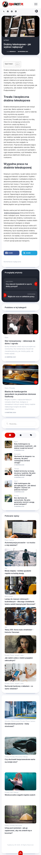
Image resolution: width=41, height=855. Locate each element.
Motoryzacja (9, 596)
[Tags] (31, 435)
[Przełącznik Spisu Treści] (16, 64)
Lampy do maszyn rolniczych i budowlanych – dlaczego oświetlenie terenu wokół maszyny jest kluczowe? (20, 601)
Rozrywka (17, 454)
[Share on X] (3, 11)
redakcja (11, 51)
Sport (16, 441)
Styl (6, 568)
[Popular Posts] (20, 435)
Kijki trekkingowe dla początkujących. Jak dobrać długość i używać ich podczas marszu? (25, 486)
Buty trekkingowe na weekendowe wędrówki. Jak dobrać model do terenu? (25, 446)
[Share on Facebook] (7, 11)
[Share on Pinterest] (11, 11)
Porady (12, 388)
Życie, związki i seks (17, 655)
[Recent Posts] (10, 435)
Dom (7, 40)
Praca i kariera (9, 540)
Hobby (7, 757)
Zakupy (16, 468)
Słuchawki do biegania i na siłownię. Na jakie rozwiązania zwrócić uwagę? (24, 459)
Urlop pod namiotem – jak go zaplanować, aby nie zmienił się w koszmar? (18, 830)
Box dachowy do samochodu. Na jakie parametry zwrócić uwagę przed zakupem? (24, 501)
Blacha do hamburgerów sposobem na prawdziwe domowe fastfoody (20, 394)
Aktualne (7, 721)
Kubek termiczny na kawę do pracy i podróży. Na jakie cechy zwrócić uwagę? (24, 473)
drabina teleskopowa (12, 213)
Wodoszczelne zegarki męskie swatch (20, 795)
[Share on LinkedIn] (15, 11)
